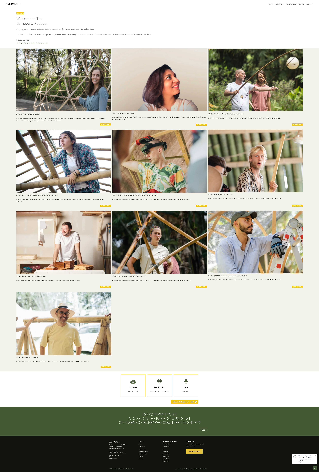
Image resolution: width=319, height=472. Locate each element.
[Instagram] (110, 456)
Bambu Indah (166, 456)
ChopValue (165, 451)
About (140, 444)
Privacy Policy (203, 468)
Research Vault (143, 454)
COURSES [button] (279, 4)
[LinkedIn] (121, 456)
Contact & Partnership (180, 468)
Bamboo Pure (166, 446)
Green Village (166, 461)
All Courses (142, 446)
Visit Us (141, 456)
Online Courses (143, 449)
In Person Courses (143, 451)
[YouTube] (115, 456)
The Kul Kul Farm (167, 444)
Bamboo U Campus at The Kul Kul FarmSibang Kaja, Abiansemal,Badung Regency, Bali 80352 (119, 446)
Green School (166, 459)
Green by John (166, 454)
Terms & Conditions (194, 468)
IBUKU (164, 449)
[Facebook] (112, 456)
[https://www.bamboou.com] (82, 4)
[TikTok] (118, 456)
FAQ (187, 468)
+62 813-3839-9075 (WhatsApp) (117, 453)
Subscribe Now (194, 451)
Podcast (141, 459)
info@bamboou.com (114, 451)
